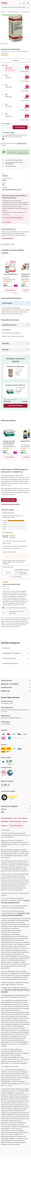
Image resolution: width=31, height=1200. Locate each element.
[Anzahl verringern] (3, 127)
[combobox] (15, 7)
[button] (13, 218)
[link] (4, 773)
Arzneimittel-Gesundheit (13, 12)
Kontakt (24, 821)
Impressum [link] (4, 826)
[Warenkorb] (24, 3)
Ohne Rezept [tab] (15, 60)
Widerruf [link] (24, 818)
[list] (15, 28)
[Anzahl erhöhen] (8, 127)
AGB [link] (20, 818)
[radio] (3, 65)
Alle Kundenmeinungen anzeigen (10, 504)
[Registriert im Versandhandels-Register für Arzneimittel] (9, 762)
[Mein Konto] (20, 3)
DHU (3, 185)
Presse (15, 818)
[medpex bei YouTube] (8, 785)
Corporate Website (6, 818)
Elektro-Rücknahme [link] (15, 821)
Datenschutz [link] (4, 821)
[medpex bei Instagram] (5, 785)
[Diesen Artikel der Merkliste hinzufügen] (29, 127)
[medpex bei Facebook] (2, 785)
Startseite (3, 12)
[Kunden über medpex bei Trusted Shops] (9, 797)
